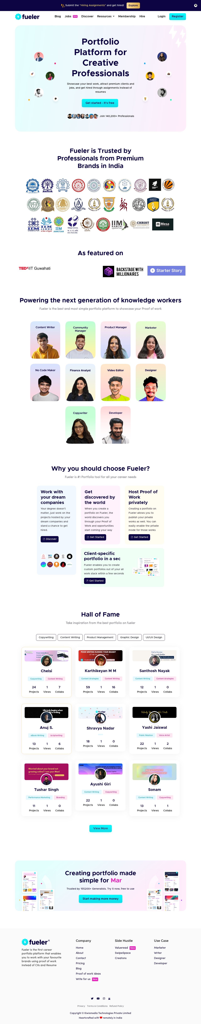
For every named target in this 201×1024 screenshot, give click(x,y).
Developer (160, 963)
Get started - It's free (100, 103)
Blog (58, 16)
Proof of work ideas (88, 974)
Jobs (71, 16)
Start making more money (101, 898)
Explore (133, 5)
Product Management (100, 637)
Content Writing (70, 637)
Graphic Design (129, 637)
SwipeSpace (123, 953)
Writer (158, 953)
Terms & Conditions (97, 1006)
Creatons (121, 958)
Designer (160, 958)
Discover (87, 16)
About (79, 953)
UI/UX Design (154, 637)
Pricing (80, 963)
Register (177, 16)
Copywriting (46, 637)
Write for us (86, 979)
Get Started (96, 537)
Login (162, 16)
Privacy (81, 1006)
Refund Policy (116, 1006)
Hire (142, 16)
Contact (81, 958)
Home (79, 948)
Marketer (160, 948)
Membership (127, 16)
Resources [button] (104, 16)
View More (100, 828)
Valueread (125, 948)
